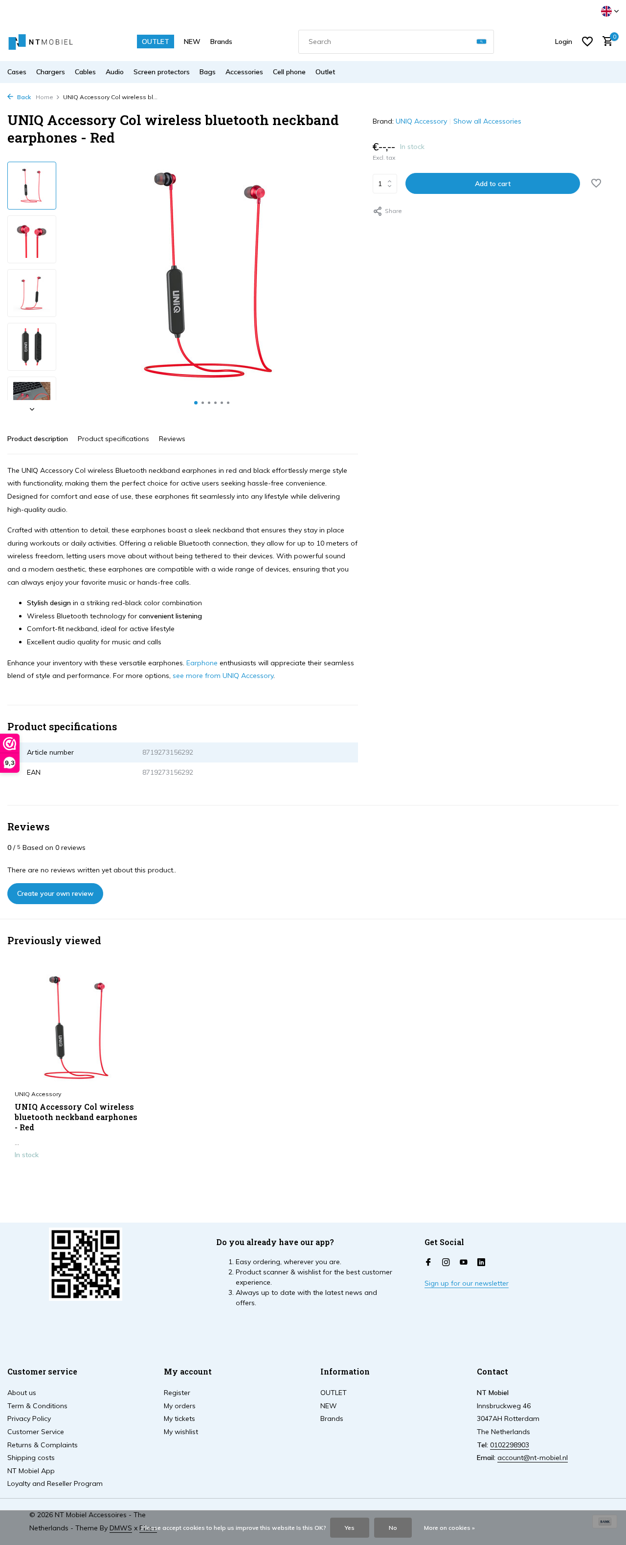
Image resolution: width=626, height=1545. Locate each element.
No (393, 1527)
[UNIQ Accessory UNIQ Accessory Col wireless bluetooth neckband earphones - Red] (78, 1028)
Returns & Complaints (42, 1444)
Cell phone (289, 71)
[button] (196, 402)
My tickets (179, 1418)
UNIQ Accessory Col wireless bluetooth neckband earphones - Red (76, 1117)
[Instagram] (446, 1263)
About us (21, 1392)
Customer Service (35, 1431)
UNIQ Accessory (421, 121)
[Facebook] (428, 1263)
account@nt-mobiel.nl (532, 1457)
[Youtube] (464, 1263)
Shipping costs (31, 1457)
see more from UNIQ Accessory (223, 675)
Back (23, 97)
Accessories (244, 71)
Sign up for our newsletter (467, 1283)
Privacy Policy (29, 1418)
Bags (208, 71)
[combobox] (396, 42)
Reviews (172, 438)
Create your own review (55, 893)
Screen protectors (162, 71)
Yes (350, 1527)
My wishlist (181, 1431)
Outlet (325, 71)
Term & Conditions (37, 1405)
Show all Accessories (487, 121)
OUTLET (155, 41)
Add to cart (493, 183)
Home (44, 97)
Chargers (50, 71)
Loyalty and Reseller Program (55, 1483)
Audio (115, 71)
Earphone (202, 662)
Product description (37, 438)
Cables (85, 71)
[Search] (481, 41)
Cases (16, 71)
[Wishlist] (587, 41)
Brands (221, 41)
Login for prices (78, 1175)
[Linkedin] (481, 1263)
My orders (180, 1405)
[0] (605, 42)
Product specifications (113, 438)
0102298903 (509, 1444)
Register (177, 1392)
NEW (192, 41)
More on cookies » (449, 1527)
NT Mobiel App (31, 1470)
